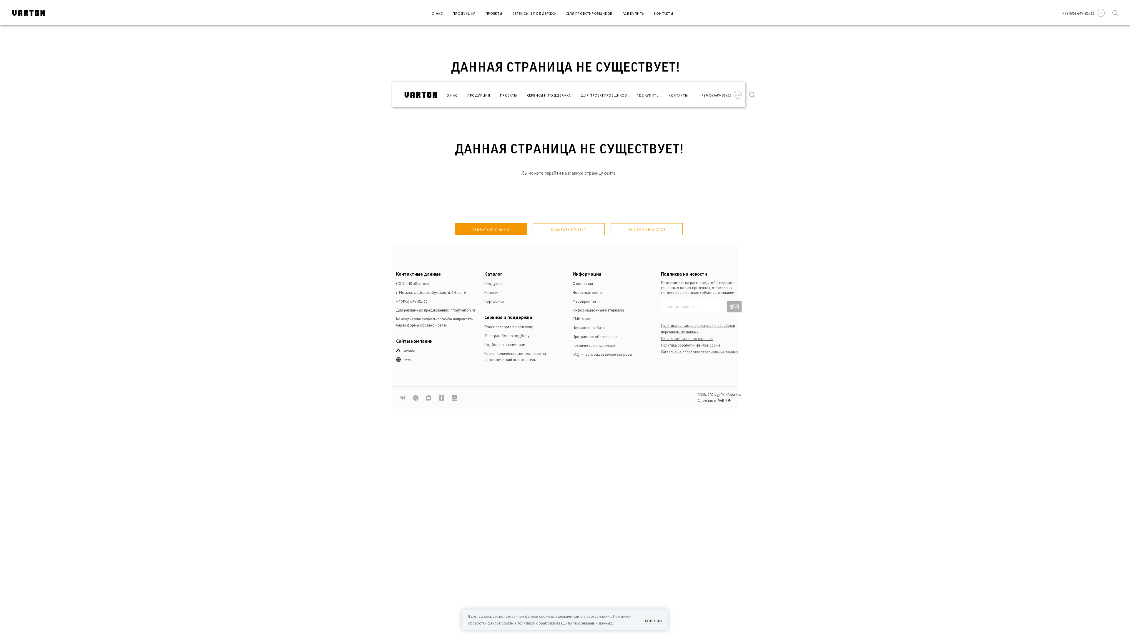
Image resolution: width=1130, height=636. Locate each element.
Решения (491, 292)
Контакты (663, 13)
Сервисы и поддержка (534, 13)
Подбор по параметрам (504, 344)
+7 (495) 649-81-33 (412, 301)
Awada (409, 350)
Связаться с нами (490, 229)
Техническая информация (595, 345)
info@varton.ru (462, 310)
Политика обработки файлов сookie (690, 345)
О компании (583, 283)
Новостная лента (587, 292)
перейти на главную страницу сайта (580, 173)
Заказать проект (568, 229)
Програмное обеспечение (595, 336)
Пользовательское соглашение (687, 338)
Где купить (633, 13)
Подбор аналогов (646, 229)
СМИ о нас (582, 319)
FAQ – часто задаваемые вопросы (602, 354)
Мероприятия (584, 301)
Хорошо (653, 621)
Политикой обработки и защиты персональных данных (564, 623)
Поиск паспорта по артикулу (508, 326)
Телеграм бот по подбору (506, 335)
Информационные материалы (598, 310)
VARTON (725, 400)
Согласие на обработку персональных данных (699, 352)
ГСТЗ (407, 359)
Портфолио (494, 301)
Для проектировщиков (589, 13)
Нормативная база (589, 327)
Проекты (494, 13)
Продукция (464, 13)
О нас (437, 13)
